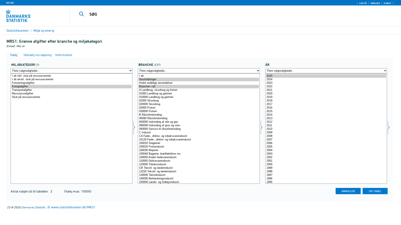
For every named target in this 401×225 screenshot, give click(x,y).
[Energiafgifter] (71, 86)
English (375, 3)
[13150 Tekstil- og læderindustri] (199, 171)
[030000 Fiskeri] (199, 111)
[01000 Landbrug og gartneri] (199, 93)
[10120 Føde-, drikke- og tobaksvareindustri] (199, 139)
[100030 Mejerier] (199, 150)
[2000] (326, 164)
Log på (363, 3)
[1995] (326, 182)
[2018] (326, 100)
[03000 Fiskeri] (199, 108)
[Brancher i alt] (199, 86)
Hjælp (387, 3)
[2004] (326, 150)
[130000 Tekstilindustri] (199, 175)
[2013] (326, 118)
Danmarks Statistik (33, 207)
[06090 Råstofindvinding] (199, 118)
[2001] (326, 161)
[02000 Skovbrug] (199, 100)
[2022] (326, 86)
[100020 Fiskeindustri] (199, 147)
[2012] (326, 122)
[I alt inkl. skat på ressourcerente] (71, 76)
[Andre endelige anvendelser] (199, 83)
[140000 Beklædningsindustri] (199, 178)
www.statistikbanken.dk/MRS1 (73, 207)
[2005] (326, 147)
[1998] (326, 171)
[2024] (326, 79)
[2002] (326, 157)
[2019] (326, 97)
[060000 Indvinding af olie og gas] (199, 122)
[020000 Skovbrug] (199, 104)
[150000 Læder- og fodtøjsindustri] (199, 182)
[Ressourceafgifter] (71, 93)
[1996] (326, 178)
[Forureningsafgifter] (71, 83)
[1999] (326, 168)
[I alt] (199, 76)
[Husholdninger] (199, 79)
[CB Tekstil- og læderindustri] (199, 168)
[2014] (326, 115)
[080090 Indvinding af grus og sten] (199, 125)
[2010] (326, 129)
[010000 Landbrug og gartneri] (199, 97)
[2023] (326, 83)
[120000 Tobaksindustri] (199, 164)
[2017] (326, 104)
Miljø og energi (43, 30)
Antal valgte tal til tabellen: (30, 191)
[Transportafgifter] (71, 90)
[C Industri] (199, 132)
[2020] (326, 93)
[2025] (326, 76)
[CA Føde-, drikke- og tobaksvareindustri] (199, 136)
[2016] (326, 108)
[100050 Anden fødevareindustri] (199, 157)
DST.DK (10, 2)
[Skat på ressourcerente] (71, 97)
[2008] (326, 136)
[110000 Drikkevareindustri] (199, 161)
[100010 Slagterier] (199, 143)
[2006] (326, 143)
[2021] (326, 90)
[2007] (326, 139)
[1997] (326, 175)
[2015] (326, 111)
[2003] (326, 154)
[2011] (326, 125)
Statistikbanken (17, 30)
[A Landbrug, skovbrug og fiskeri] (199, 90)
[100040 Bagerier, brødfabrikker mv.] (199, 154)
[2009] (326, 132)
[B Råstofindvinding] (199, 115)
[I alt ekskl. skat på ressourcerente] (71, 79)
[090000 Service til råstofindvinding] (199, 129)
